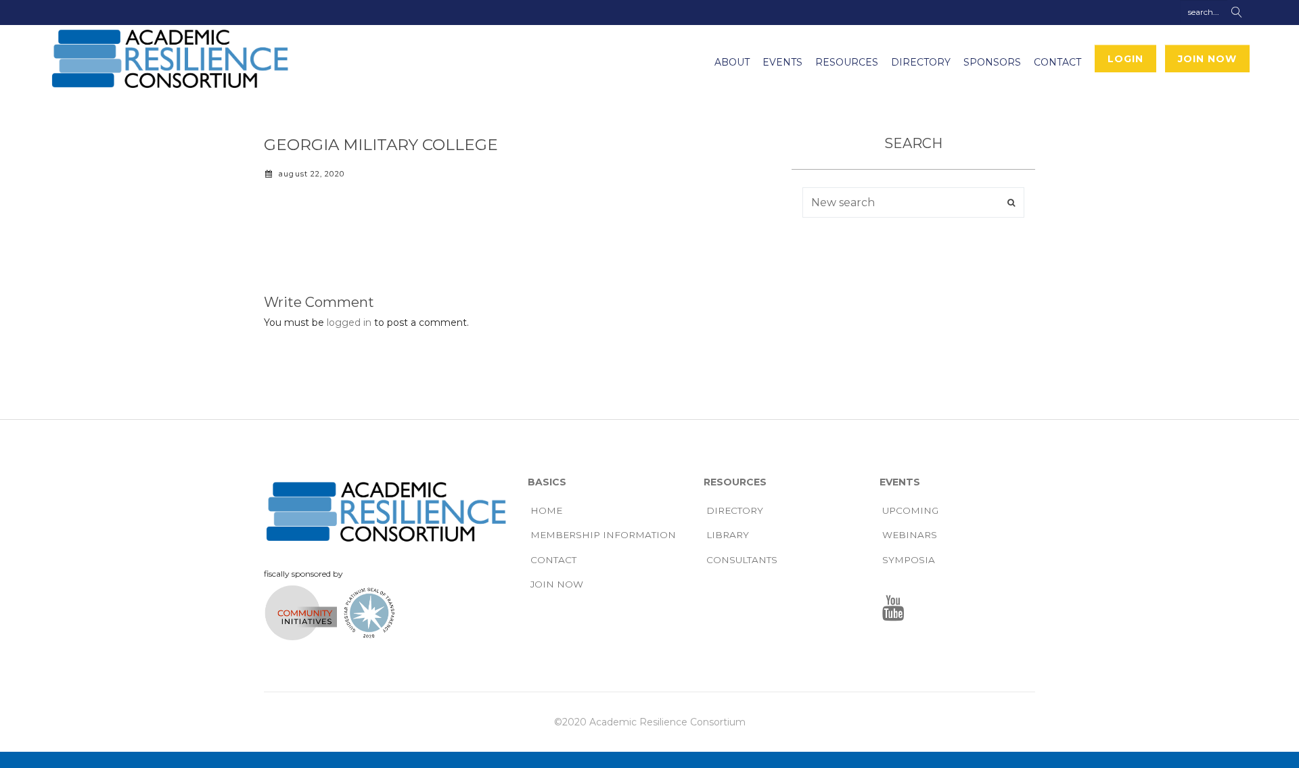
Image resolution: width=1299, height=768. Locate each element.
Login (1125, 59)
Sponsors (992, 62)
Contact (1057, 62)
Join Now (1207, 59)
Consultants (741, 559)
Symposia (908, 559)
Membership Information (603, 534)
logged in (349, 322)
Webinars (909, 534)
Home (546, 510)
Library (727, 534)
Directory (921, 62)
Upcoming (910, 510)
